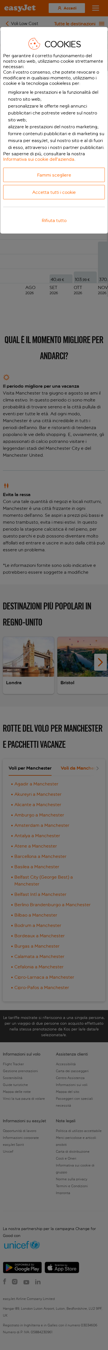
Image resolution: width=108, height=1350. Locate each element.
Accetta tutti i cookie (54, 192)
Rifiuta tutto (54, 220)
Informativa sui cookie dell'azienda (38, 159)
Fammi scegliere (54, 175)
